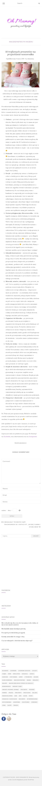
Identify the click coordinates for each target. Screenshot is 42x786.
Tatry (31, 696)
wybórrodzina (32, 699)
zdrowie (34, 702)
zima (4, 705)
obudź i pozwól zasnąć (10, 689)
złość (10, 705)
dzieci (32, 673)
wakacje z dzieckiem (9, 699)
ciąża (4, 673)
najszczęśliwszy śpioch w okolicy (21, 683)
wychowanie (6, 702)
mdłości (35, 680)
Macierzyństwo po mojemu (21, 42)
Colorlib (14, 779)
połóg (11, 692)
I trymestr (28, 677)
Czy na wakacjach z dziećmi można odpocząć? (17, 641)
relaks (34, 692)
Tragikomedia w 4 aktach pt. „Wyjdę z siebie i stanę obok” (22, 526)
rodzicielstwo (7, 696)
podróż (31, 689)
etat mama (13, 677)
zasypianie (25, 702)
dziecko (5, 677)
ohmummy (30, 59)
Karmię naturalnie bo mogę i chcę (13, 637)
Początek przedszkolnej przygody (13, 633)
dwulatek (16, 673)
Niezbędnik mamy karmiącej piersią (13, 629)
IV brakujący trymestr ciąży (14, 522)
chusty (34, 670)
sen (15, 696)
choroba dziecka (24, 670)
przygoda (27, 692)
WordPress (31, 779)
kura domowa (7, 680)
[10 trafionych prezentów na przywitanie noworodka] (20, 74)
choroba (13, 670)
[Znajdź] (39, 3)
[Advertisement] (21, 564)
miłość (4, 683)
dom (9, 673)
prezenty (18, 692)
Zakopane (16, 702)
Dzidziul (25, 673)
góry (21, 677)
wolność (22, 699)
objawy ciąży (17, 686)
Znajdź (35, 536)
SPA (20, 696)
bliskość (5, 670)
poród (4, 692)
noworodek (6, 686)
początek (24, 689)
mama (29, 680)
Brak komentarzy (20, 443)
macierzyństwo (19, 680)
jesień (36, 677)
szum (25, 696)
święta (16, 705)
